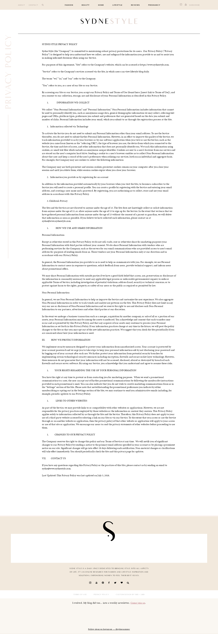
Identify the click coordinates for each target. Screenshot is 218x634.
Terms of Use (80, 595)
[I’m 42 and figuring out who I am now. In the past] (189, 547)
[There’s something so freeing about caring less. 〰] (29, 547)
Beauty (86, 5)
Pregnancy (154, 5)
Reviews (135, 5)
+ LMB (142, 595)
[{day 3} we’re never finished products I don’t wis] (61, 547)
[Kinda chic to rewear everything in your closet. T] (157, 547)
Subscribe (194, 5)
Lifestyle (118, 5)
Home (101, 5)
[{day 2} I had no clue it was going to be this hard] (125, 547)
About (21, 5)
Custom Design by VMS (127, 595)
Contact (33, 5)
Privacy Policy (101, 595)
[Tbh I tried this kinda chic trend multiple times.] (93, 547)
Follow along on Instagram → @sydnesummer (109, 629)
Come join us (138, 603)
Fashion (69, 5)
